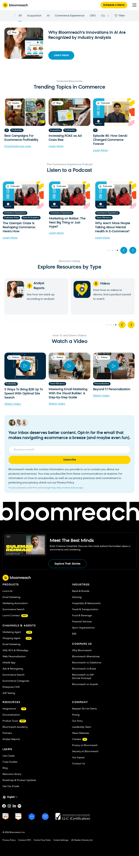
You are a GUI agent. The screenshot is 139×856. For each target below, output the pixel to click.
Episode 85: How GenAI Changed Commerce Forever (110, 140)
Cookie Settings (60, 840)
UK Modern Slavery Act (82, 840)
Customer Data (103, 218)
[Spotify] (19, 806)
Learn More (61, 55)
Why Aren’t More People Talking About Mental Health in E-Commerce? (66, 227)
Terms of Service (71, 488)
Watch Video (12, 404)
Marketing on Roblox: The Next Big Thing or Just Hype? (21, 222)
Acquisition (34, 15)
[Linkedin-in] (14, 806)
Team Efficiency (57, 218)
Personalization (101, 384)
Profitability (17, 130)
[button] (123, 250)
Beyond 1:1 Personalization (111, 389)
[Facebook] (4, 806)
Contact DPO (24, 840)
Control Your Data (42, 840)
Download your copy (17, 146)
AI (48, 15)
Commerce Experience (69, 15)
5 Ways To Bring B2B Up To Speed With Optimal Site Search (23, 393)
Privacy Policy (56, 488)
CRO (93, 15)
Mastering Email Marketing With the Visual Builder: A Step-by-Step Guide (68, 393)
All (20, 15)
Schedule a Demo (114, 5)
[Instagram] (9, 806)
